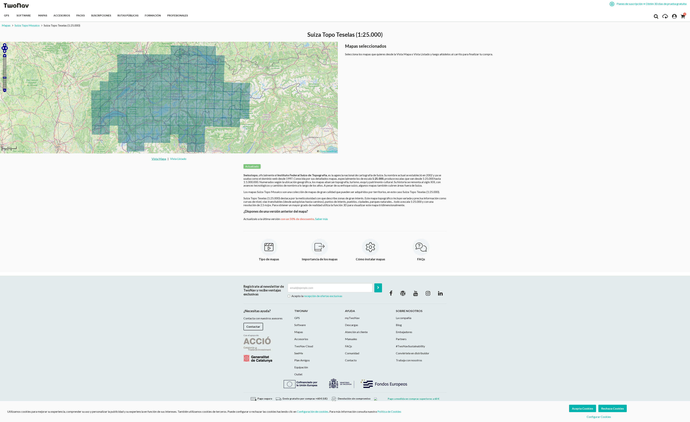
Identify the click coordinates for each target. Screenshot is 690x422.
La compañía (403, 318)
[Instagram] (428, 293)
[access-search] (656, 17)
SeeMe (298, 353)
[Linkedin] (440, 293)
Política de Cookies (389, 411)
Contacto (351, 360)
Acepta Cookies (582, 408)
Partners (401, 339)
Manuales (351, 339)
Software (24, 15)
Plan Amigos (302, 360)
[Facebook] (390, 293)
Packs (80, 15)
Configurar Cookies (599, 416)
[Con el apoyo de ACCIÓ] (257, 349)
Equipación (301, 367)
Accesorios (62, 15)
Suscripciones (101, 15)
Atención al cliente (356, 332)
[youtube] (415, 293)
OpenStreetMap (328, 151)
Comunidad (352, 353)
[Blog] (403, 293)
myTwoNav (352, 318)
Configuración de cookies (312, 411)
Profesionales (177, 15)
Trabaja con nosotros (409, 360)
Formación (153, 15)
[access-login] (674, 17)
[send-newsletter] (378, 287)
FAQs (348, 346)
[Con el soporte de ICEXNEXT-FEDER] (345, 383)
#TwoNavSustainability (410, 346)
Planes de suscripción (651, 3)
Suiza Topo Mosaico (27, 25)
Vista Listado (178, 158)
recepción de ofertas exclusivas (323, 296)
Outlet (298, 374)
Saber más (321, 219)
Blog (399, 325)
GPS (7, 15)
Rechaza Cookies (612, 408)
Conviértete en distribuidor (412, 353)
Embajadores (404, 332)
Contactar (253, 326)
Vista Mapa (159, 158)
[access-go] (665, 17)
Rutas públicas (128, 15)
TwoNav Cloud (303, 346)
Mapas (42, 15)
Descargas (351, 325)
